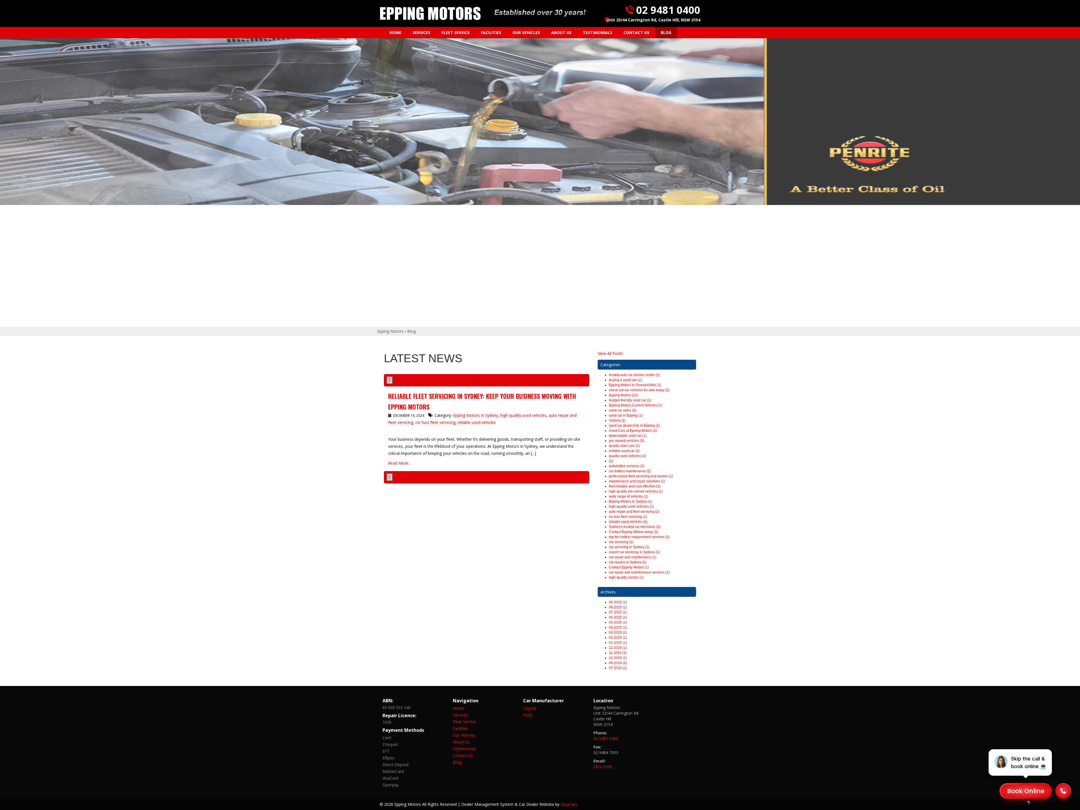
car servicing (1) (621, 542)
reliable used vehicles (477, 422)
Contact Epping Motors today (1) (633, 532)
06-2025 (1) (618, 617)
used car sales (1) (622, 410)
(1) (611, 461)
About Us (561, 32)
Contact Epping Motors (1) (629, 567)
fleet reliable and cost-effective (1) (634, 486)
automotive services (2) (626, 466)
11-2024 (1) (618, 653)
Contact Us (636, 32)
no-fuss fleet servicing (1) (628, 517)
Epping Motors (390, 331)
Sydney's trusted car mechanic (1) (634, 527)
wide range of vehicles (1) (628, 496)
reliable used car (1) (624, 451)
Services (421, 32)
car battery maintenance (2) (630, 471)
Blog (666, 32)
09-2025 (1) (618, 602)
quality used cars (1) (624, 446)
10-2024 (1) (618, 658)
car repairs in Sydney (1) (627, 562)
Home (395, 32)
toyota (529, 708)
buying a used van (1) (625, 380)
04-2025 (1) (618, 627)
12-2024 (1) (618, 648)
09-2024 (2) (618, 663)
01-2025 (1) (618, 643)
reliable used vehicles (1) (628, 522)
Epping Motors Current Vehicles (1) (635, 405)
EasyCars (569, 804)
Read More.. (399, 463)
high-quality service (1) (626, 577)
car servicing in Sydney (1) (629, 547)
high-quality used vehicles (523, 415)
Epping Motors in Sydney (475, 415)
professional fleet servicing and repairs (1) (641, 476)
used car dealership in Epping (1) (634, 426)
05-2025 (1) (618, 622)
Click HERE (603, 766)
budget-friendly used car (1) (630, 400)
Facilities (491, 32)
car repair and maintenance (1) (632, 557)
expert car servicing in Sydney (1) (634, 552)
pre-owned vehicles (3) (626, 441)
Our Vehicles (526, 32)
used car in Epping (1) (626, 415)
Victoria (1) (617, 420)
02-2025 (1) (618, 638)
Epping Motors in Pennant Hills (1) (635, 385)
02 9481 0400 (668, 10)
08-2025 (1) (618, 607)
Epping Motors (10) (623, 395)
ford (527, 714)
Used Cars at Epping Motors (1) (633, 431)
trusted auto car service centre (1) (634, 375)
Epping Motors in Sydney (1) (630, 501)
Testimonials (597, 32)
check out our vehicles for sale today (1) (639, 390)
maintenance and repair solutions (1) (637, 481)
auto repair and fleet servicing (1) (634, 512)
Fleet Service (456, 32)
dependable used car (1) (628, 436)
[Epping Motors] (430, 13)
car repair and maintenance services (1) (639, 572)
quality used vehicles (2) (627, 456)
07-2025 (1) (618, 612)
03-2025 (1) (618, 632)
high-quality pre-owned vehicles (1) (636, 491)
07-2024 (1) (618, 668)
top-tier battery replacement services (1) (639, 537)
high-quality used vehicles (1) (631, 506)
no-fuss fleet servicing (435, 422)
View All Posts (610, 353)
